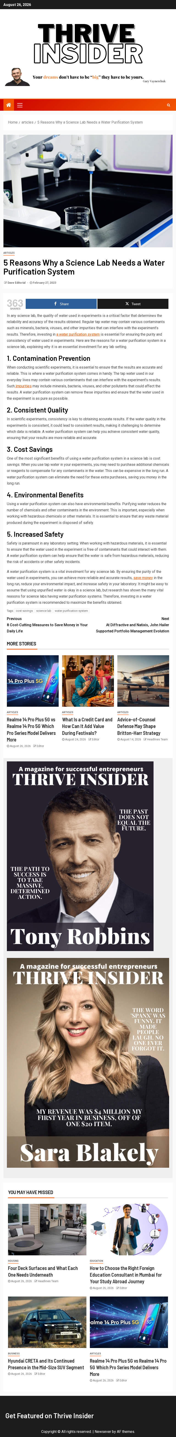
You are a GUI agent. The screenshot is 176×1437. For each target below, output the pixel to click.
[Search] (168, 105)
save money (143, 578)
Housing (13, 1261)
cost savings (24, 610)
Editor (40, 746)
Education (96, 1261)
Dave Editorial (17, 282)
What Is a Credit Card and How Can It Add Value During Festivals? (87, 726)
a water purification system (78, 334)
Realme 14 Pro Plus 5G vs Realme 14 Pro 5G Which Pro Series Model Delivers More (128, 1367)
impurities (23, 386)
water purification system (71, 610)
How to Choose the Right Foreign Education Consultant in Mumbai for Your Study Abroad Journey (126, 1274)
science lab (43, 610)
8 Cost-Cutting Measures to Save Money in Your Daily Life (47, 625)
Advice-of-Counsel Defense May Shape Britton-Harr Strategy (138, 726)
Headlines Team (157, 739)
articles (9, 253)
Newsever (103, 1431)
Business (14, 1353)
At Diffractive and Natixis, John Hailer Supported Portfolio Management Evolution (132, 625)
